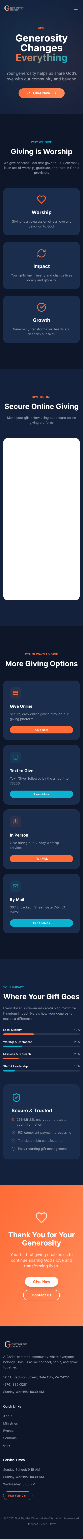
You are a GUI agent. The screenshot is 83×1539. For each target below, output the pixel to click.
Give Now (41, 93)
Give (6, 1445)
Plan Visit (41, 858)
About (7, 1416)
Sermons (10, 1438)
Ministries (10, 1423)
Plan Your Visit (17, 1495)
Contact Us (41, 1295)
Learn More (41, 794)
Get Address (41, 923)
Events (8, 1431)
